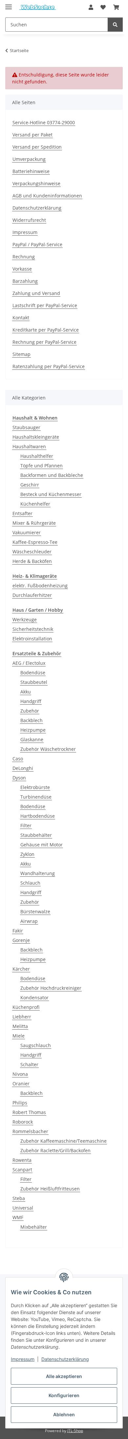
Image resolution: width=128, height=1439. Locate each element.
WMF (17, 1217)
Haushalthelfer (36, 456)
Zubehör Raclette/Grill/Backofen (55, 1150)
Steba (18, 1198)
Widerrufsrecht (29, 220)
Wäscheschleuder (32, 551)
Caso (17, 758)
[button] (91, 7)
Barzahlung (25, 281)
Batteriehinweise (31, 171)
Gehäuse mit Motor (41, 844)
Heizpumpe (33, 730)
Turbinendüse (36, 797)
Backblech (31, 720)
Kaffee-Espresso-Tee (34, 542)
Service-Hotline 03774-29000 (43, 122)
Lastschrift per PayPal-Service (44, 305)
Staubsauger (26, 427)
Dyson (19, 778)
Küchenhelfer (35, 504)
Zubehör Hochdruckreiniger (50, 988)
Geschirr (29, 485)
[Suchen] (115, 24)
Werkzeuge (24, 619)
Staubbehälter (36, 835)
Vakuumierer (26, 532)
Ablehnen (64, 1414)
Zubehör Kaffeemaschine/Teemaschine (63, 1141)
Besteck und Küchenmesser (50, 494)
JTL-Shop (75, 1430)
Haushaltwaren (29, 446)
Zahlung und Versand (36, 293)
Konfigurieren (64, 1395)
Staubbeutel (33, 682)
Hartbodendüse (37, 816)
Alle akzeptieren (64, 1376)
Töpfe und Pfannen (41, 465)
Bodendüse (32, 672)
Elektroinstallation (32, 638)
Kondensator (34, 997)
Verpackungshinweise (36, 183)
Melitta (20, 1026)
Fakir (17, 930)
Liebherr (21, 1016)
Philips (19, 1103)
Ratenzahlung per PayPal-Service (48, 366)
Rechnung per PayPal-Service (44, 342)
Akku (25, 692)
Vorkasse (22, 269)
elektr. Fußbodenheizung (40, 585)
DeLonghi (22, 768)
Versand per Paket (32, 135)
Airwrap (29, 921)
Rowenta (22, 1160)
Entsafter (22, 513)
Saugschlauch (35, 1045)
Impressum (22, 1359)
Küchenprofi (25, 1007)
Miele (18, 1036)
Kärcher (21, 969)
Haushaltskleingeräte (35, 437)
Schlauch (30, 883)
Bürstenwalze (35, 911)
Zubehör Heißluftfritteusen (50, 1189)
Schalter (29, 1064)
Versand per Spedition (37, 147)
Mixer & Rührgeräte (34, 523)
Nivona (20, 1074)
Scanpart (22, 1169)
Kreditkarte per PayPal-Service (45, 330)
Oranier (21, 1083)
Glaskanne (31, 739)
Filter (26, 825)
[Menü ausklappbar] (8, 4)
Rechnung (23, 256)
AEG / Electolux (28, 663)
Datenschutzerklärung (65, 1359)
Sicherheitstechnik (32, 629)
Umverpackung (29, 159)
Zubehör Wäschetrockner (48, 749)
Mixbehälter (33, 1227)
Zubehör (29, 711)
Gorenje (21, 940)
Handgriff (30, 701)
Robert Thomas (29, 1112)
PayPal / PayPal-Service (37, 244)
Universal (22, 1208)
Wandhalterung (37, 873)
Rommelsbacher (30, 1131)
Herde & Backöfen (32, 561)
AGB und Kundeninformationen (47, 195)
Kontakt (20, 317)
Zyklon (27, 854)
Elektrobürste (35, 787)
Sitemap (21, 354)
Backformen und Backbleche (51, 475)
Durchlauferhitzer (32, 595)
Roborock (22, 1122)
